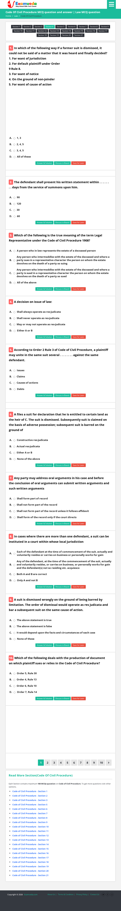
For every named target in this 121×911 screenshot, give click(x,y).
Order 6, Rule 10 (27, 685)
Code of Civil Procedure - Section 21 (30, 875)
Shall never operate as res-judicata (38, 318)
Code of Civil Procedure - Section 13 (30, 839)
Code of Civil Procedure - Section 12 (30, 835)
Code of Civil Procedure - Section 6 (29, 809)
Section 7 (82, 26)
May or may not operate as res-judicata (41, 324)
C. (10, 150)
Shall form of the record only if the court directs (46, 517)
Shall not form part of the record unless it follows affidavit (53, 511)
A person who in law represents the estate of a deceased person (56, 250)
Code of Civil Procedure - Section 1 (29, 791)
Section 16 (90, 31)
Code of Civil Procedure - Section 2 (29, 795)
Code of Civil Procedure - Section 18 (30, 862)
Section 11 (30, 31)
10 (101, 762)
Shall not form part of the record (37, 504)
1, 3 (19, 138)
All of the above (26, 282)
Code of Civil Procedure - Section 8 (29, 817)
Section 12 (42, 31)
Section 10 (18, 31)
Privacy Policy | (82, 894)
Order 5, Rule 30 (27, 673)
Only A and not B (27, 580)
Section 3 (38, 26)
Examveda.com (30, 894)
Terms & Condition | (66, 894)
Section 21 (78, 35)
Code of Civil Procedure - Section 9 (29, 822)
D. (10, 156)
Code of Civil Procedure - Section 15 (30, 848)
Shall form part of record (32, 498)
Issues (20, 370)
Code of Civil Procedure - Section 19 (30, 866)
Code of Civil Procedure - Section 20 (30, 870)
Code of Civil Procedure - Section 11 (30, 831)
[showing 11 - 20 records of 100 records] (109, 763)
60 (18, 216)
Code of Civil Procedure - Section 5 (29, 804)
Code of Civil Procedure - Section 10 (30, 826)
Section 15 (78, 31)
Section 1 (16, 26)
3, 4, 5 (20, 150)
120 (19, 203)
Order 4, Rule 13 (27, 679)
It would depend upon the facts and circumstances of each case (56, 632)
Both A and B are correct (32, 574)
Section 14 (66, 31)
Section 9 (105, 26)
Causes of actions (27, 382)
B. (10, 144)
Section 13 (54, 31)
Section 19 (54, 35)
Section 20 (66, 35)
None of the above (28, 459)
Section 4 (49, 26)
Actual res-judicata (28, 446)
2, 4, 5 (20, 144)
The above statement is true (34, 620)
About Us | (52, 894)
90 (18, 197)
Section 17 (103, 31)
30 (18, 209)
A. (10, 138)
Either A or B (24, 330)
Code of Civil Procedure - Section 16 (30, 853)
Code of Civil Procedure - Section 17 (30, 857)
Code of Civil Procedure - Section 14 (30, 844)
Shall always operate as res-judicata (39, 311)
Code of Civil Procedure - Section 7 (29, 813)
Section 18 (42, 35)
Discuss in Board (62, 163)
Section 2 (27, 26)
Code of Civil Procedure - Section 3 (29, 800)
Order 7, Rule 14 (27, 692)
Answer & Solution (44, 163)
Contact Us (94, 894)
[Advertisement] (61, 113)
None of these (25, 638)
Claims (21, 376)
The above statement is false (34, 626)
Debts (20, 389)
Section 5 (60, 26)
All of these (24, 156)
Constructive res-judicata (32, 440)
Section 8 (94, 26)
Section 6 (71, 26)
